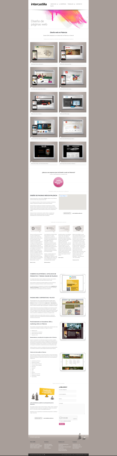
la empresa (62, 4)
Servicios (53, 4)
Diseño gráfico (46, 446)
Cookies (73, 454)
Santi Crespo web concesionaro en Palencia (67, 163)
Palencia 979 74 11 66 (76, 444)
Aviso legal (65, 454)
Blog (52, 6)
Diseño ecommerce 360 (62, 449)
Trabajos (70, 4)
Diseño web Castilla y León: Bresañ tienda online (39, 163)
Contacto (79, 4)
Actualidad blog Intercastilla (79, 454)
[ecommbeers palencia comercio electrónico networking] (72, 274)
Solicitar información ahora (58, 182)
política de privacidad (67, 421)
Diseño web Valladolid (48, 444)
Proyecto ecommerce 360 (62, 450)
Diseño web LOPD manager (64, 113)
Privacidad (69, 454)
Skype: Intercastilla (76, 448)
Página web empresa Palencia (36, 113)
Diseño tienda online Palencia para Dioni (67, 138)
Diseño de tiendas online (48, 445)
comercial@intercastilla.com (77, 213)
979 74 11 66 (66, 213)
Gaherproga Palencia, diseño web (37, 64)
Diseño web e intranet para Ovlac (65, 64)
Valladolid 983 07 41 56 (76, 445)
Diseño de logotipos (47, 448)
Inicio (62, 454)
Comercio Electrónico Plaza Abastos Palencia (39, 138)
